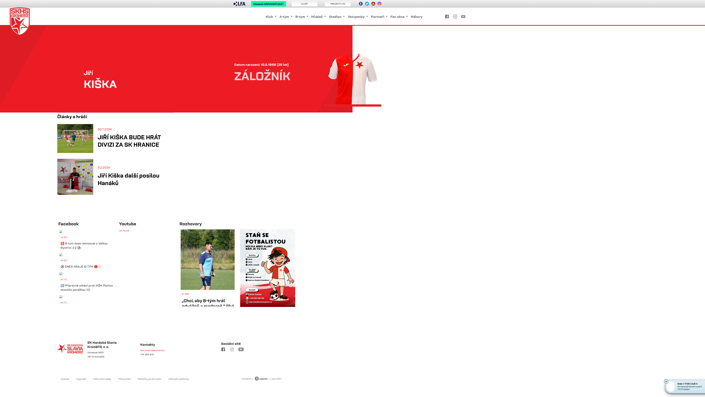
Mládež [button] (317, 17)
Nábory (416, 17)
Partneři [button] (378, 17)
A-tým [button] (284, 17)
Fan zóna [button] (398, 17)
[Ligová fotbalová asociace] (239, 5)
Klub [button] (270, 17)
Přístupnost (124, 379)
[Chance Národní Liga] (268, 4)
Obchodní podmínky (179, 379)
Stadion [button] (335, 17)
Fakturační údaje (102, 379)
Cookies (65, 379)
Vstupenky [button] (356, 17)
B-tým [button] (300, 17)
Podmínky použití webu (149, 379)
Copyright (81, 379)
